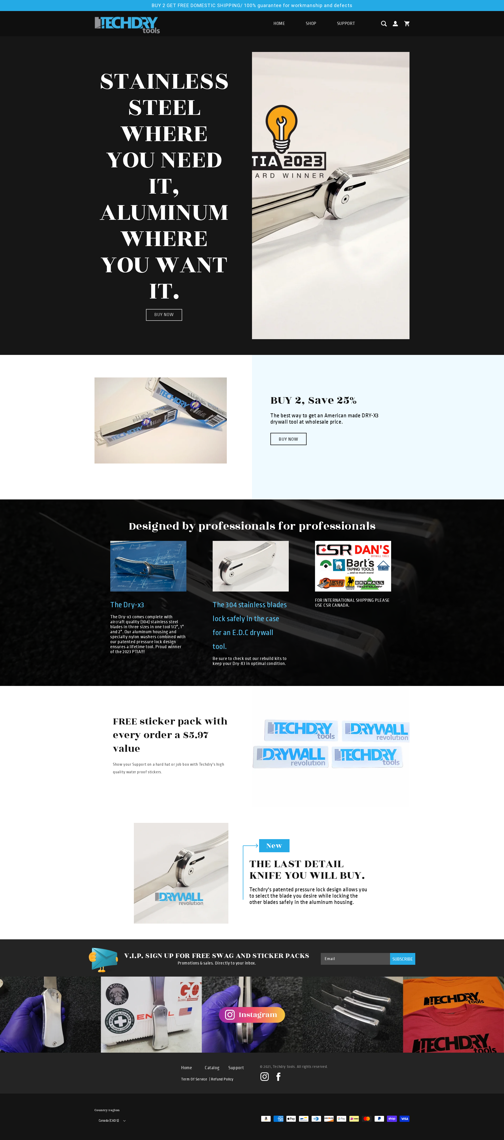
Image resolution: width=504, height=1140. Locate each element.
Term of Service (194, 1079)
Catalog (212, 1068)
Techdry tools (284, 1067)
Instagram (264, 1076)
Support (236, 1068)
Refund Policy (222, 1079)
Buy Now (288, 439)
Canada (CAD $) (109, 1120)
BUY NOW (164, 314)
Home (186, 1068)
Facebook (278, 1076)
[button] (384, 23)
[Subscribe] (402, 959)
